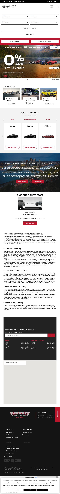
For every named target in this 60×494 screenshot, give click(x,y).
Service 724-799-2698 (46, 417)
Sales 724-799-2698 (45, 415)
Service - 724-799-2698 (18, 1)
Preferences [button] (6, 486)
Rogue (41, 255)
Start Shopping (30, 223)
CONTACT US (6, 467)
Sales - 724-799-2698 (7, 1)
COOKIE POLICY (8, 468)
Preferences (17, 489)
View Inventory (31, 103)
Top (57, 416)
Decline (30, 489)
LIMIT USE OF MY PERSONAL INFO (11, 471)
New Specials (22, 181)
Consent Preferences (42, 469)
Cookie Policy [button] (24, 485)
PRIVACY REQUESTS (17, 468)
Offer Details (56, 79)
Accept (42, 489)
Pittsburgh (20, 243)
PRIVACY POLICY (14, 467)
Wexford (52, 242)
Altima (36, 255)
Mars (5, 243)
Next (32, 79)
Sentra (45, 255)
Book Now (48, 103)
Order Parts (38, 181)
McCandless (10, 243)
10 (57, 61)
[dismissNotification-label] (57, 477)
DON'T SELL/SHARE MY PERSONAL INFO (13, 469)
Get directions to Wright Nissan (14, 332)
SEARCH (30, 34)
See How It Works (30, 212)
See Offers (11, 103)
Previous (27, 79)
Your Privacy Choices (29, 477)
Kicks (51, 255)
